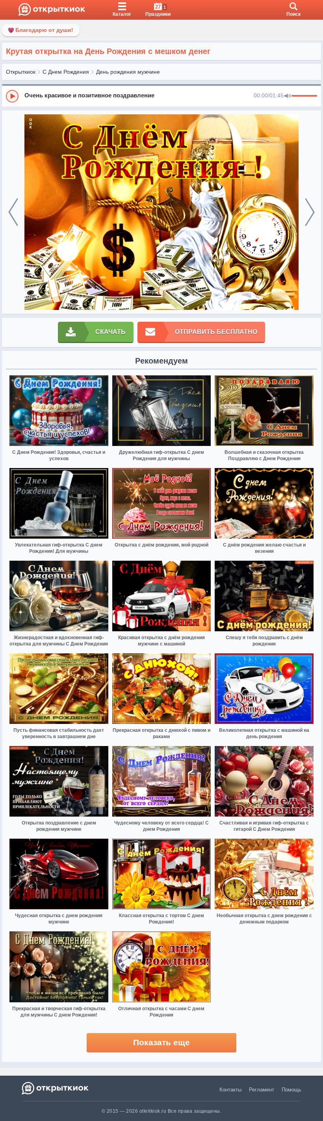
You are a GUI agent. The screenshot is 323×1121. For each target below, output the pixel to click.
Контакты (230, 1090)
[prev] (13, 212)
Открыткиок (20, 72)
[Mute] (287, 96)
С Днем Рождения (66, 72)
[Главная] (52, 10)
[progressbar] (304, 96)
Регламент (261, 1090)
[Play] (12, 96)
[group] (161, 95)
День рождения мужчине (128, 72)
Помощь (291, 1090)
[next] (310, 212)
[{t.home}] (56, 1088)
